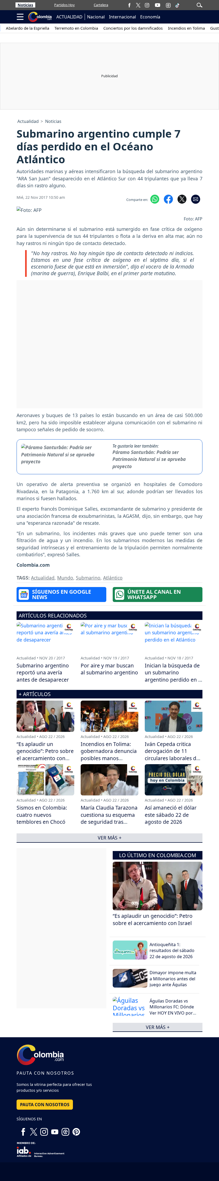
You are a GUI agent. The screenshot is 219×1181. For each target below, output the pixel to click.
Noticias (25, 4)
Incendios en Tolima (186, 28)
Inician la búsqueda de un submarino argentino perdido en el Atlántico (173, 676)
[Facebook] (129, 4)
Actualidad (28, 121)
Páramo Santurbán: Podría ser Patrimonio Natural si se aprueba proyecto (149, 459)
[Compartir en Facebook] (168, 198)
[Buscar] (199, 4)
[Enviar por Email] (195, 198)
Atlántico (113, 577)
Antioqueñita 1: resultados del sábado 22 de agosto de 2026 (172, 950)
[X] (138, 4)
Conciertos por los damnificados (133, 28)
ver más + (158, 1027)
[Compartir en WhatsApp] (155, 198)
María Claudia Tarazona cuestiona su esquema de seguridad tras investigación (109, 818)
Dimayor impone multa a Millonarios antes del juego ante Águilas (173, 979)
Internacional (122, 17)
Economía (150, 17)
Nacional (96, 17)
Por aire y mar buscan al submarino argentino (109, 669)
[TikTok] (177, 5)
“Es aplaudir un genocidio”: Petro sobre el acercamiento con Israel (153, 919)
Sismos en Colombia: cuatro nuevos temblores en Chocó (42, 815)
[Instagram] (147, 4)
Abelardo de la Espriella (27, 28)
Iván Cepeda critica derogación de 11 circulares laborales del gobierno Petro (173, 754)
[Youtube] (158, 5)
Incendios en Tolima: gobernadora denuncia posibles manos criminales (109, 754)
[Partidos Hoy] (168, 5)
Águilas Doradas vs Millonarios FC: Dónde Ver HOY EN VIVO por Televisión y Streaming (172, 1010)
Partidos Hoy (64, 4)
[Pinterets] (76, 1130)
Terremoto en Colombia (76, 28)
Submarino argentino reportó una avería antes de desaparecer (43, 672)
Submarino (88, 577)
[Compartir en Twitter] (182, 198)
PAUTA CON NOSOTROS (44, 1105)
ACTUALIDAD (69, 17)
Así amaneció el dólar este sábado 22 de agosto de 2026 (171, 815)
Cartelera (101, 4)
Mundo (65, 577)
